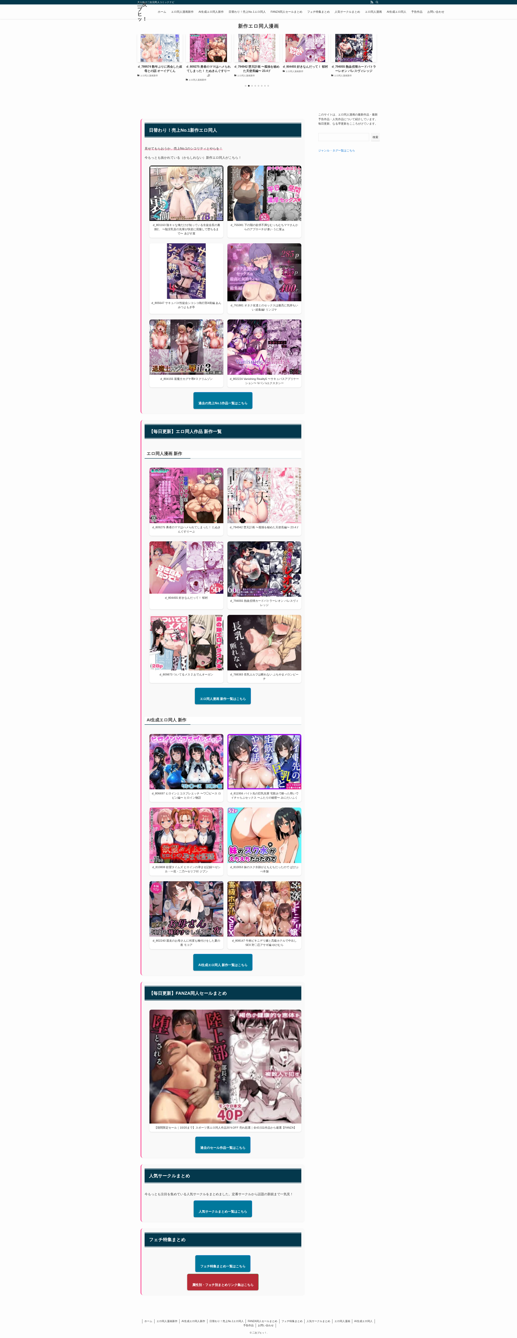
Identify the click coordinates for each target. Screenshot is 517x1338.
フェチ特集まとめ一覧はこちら (223, 1266)
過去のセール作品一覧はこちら (223, 1147)
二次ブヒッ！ (142, 11)
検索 (375, 137)
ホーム (148, 1321)
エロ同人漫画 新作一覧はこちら (223, 699)
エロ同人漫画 (342, 1321)
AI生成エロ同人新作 (193, 1321)
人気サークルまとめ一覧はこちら (223, 1211)
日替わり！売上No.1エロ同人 (226, 1321)
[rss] (371, 2)
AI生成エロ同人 (363, 1321)
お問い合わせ (266, 1325)
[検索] (377, 2)
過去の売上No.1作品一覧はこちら (223, 403)
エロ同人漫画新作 (167, 1321)
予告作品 (248, 1325)
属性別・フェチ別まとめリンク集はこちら (223, 1285)
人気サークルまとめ (318, 1321)
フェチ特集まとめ (292, 1321)
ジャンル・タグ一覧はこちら (336, 150)
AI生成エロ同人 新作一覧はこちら (223, 965)
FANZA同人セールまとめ (262, 1321)
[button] (245, 86)
